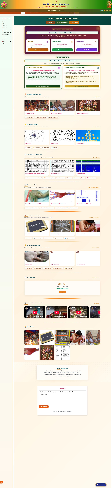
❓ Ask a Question (74, 22)
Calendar (69, 177)
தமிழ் (102, 10)
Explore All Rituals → (94, 217)
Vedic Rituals (28, 238)
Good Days (76, 177)
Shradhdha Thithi (59, 238)
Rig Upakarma (28, 268)
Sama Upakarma (47, 268)
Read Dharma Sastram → (94, 187)
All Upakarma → (96, 247)
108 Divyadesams (29, 117)
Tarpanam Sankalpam (69, 238)
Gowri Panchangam (91, 177)
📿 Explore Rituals (50, 22)
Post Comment (43, 406)
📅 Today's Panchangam (62, 22)
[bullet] (50, 392)
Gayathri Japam (68, 268)
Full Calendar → (96, 157)
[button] (55, 392)
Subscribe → (97, 303)
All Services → (96, 127)
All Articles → (96, 96)
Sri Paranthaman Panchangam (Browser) (33, 177)
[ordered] (49, 392)
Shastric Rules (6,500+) (49, 177)
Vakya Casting (36, 147)
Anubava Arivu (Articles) (53, 117)
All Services (28, 147)
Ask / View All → (96, 277)
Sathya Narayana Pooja (41, 117)
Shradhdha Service (49, 238)
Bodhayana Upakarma (57, 268)
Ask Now (62, 292)
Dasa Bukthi (54, 147)
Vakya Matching (45, 147)
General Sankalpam (38, 238)
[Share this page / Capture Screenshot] (1, 482)
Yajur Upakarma (37, 268)
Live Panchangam (60, 177)
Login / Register (107, 10)
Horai (83, 177)
